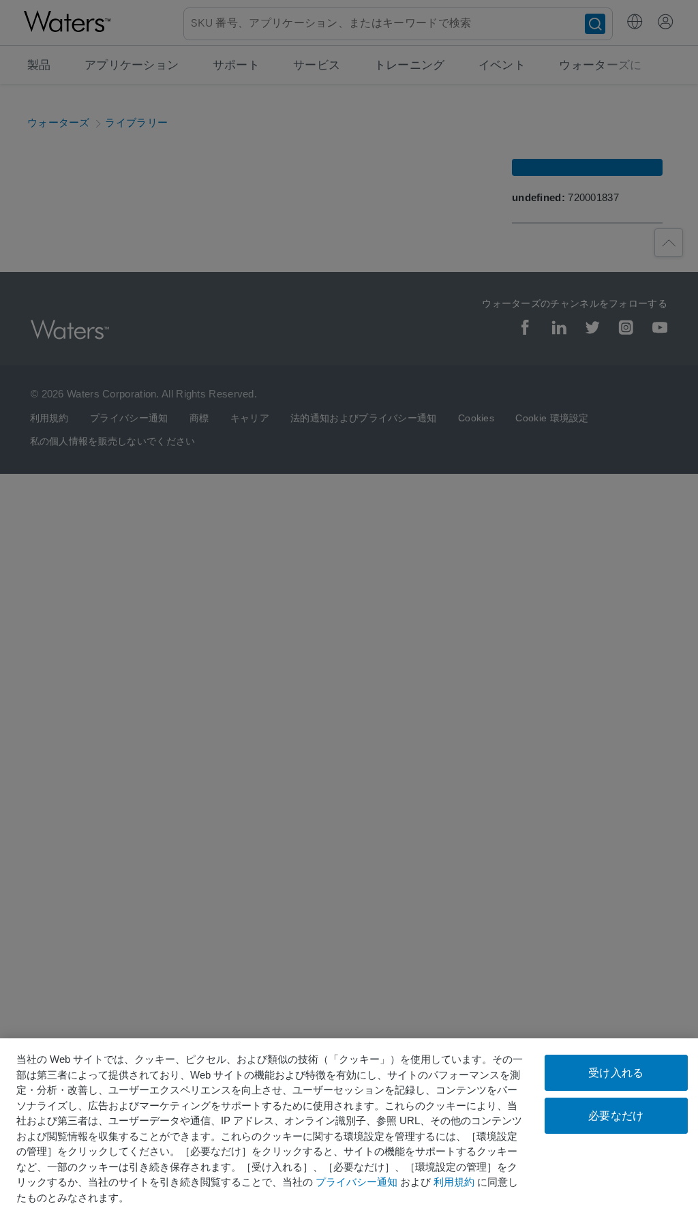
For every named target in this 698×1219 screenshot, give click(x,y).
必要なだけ (615, 1116)
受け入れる (615, 1073)
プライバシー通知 (356, 1182)
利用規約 (454, 1182)
